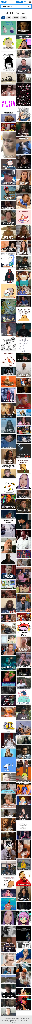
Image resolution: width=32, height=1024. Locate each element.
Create (20, 1)
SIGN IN (26, 1)
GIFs (9, 17)
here (20, 1022)
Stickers (16, 17)
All (3, 17)
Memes (23, 17)
